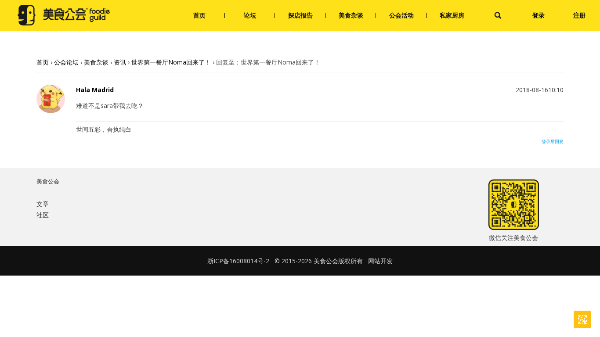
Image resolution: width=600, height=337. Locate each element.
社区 (42, 215)
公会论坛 (66, 62)
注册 (579, 15)
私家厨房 (452, 15)
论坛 (250, 15)
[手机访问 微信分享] (582, 319)
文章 (42, 204)
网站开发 (380, 261)
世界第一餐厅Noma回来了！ (171, 62)
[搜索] (497, 15)
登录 (538, 15)
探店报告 (300, 15)
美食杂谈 (351, 15)
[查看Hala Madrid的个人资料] (50, 111)
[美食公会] (64, 15)
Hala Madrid (95, 90)
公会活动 (401, 15)
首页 (199, 15)
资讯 (120, 62)
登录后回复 (553, 141)
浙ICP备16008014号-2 (238, 261)
